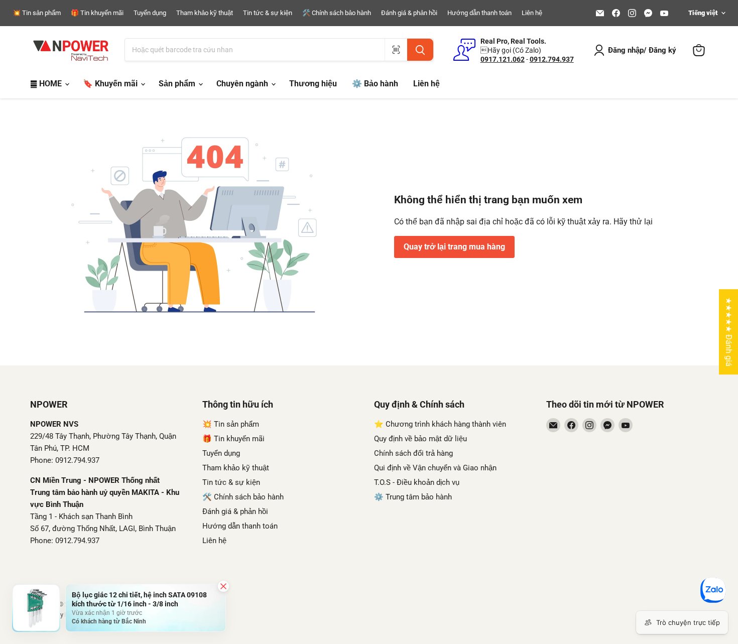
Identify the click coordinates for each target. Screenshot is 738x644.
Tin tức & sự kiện (267, 13)
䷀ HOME (47, 83)
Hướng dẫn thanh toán (479, 13)
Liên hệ (532, 13)
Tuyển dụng (150, 13)
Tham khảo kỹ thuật (204, 13)
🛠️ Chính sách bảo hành (336, 13)
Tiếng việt (702, 13)
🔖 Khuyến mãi (111, 83)
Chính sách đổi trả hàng (413, 453)
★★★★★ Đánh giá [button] (728, 331)
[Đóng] (223, 586)
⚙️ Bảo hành (375, 83)
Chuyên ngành (243, 83)
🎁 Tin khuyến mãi (97, 13)
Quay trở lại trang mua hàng (454, 246)
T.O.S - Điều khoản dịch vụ (416, 482)
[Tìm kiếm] (420, 50)
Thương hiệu (313, 83)
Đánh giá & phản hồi (409, 13)
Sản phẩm (178, 83)
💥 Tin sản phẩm (37, 13)
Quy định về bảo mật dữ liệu (420, 438)
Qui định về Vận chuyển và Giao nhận (435, 467)
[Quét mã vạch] (396, 50)
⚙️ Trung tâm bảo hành (413, 496)
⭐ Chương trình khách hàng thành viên (440, 424)
